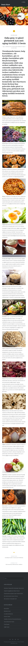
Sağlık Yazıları (6, 627)
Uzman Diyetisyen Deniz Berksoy (13, 46)
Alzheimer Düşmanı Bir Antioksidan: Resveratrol (14, 588)
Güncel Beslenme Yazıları (9, 621)
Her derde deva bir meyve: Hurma (11, 596)
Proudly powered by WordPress (10, 641)
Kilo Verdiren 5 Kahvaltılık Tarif (10, 598)
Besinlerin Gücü (7, 611)
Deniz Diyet (5, 4)
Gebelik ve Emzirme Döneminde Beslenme (12, 619)
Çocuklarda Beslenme (8, 613)
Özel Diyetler (7, 624)
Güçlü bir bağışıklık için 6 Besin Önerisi (12, 590)
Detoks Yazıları (7, 616)
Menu (24, 2)
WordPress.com (14, 643)
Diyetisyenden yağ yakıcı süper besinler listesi (13, 593)
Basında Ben (14, 35)
